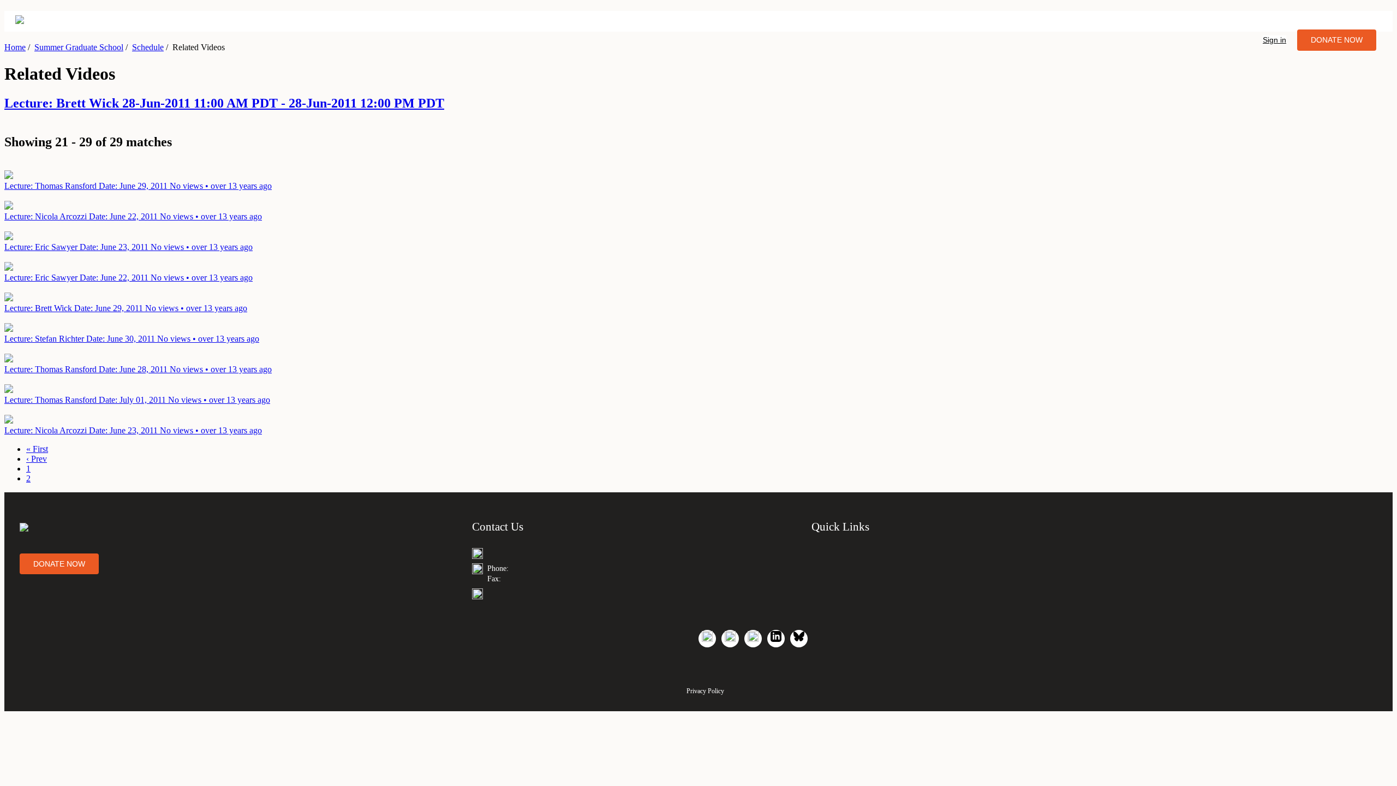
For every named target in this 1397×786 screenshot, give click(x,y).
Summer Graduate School (78, 47)
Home (15, 47)
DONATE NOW (1337, 39)
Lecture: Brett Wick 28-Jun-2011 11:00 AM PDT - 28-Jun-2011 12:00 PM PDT (224, 103)
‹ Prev (36, 458)
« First (37, 449)
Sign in (1274, 39)
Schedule (148, 47)
